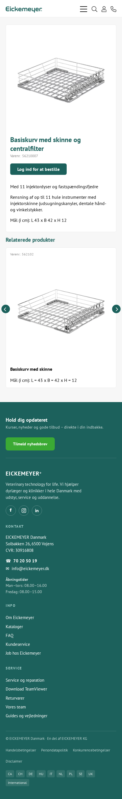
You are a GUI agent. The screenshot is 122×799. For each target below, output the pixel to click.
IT (51, 774)
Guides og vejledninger (26, 715)
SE (80, 774)
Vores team (16, 707)
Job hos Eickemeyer (23, 653)
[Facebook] (11, 510)
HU (41, 774)
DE (31, 774)
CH (20, 774)
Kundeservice (18, 644)
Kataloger (14, 626)
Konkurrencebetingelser (91, 750)
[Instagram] (24, 510)
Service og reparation (25, 680)
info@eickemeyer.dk (30, 568)
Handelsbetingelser (21, 750)
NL (61, 774)
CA (10, 774)
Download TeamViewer (26, 689)
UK (91, 774)
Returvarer (15, 698)
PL (71, 774)
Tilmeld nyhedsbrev (30, 443)
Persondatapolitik (54, 750)
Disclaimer (14, 761)
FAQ (9, 635)
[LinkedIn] (37, 510)
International (17, 782)
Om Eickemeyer (20, 617)
